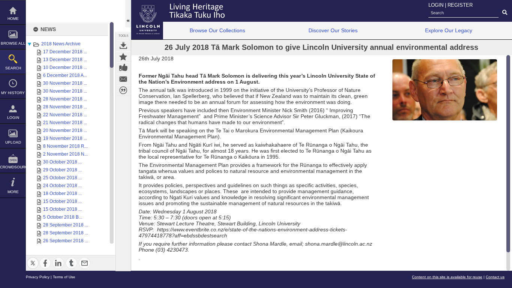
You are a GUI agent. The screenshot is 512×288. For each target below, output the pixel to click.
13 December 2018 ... (65, 59)
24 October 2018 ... (62, 185)
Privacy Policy (37, 277)
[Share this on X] (33, 258)
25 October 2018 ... (62, 177)
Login (13, 118)
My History (13, 93)
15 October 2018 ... (62, 201)
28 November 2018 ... (65, 99)
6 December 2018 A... (65, 75)
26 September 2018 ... (65, 240)
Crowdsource (13, 167)
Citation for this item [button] (123, 90)
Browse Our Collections (217, 30)
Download (123, 45)
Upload (13, 142)
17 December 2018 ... (65, 51)
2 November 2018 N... (65, 154)
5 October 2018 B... (62, 217)
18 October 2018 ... (62, 193)
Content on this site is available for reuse (447, 277)
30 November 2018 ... (65, 83)
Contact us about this (123, 79)
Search (13, 68)
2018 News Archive (61, 43)
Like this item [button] (123, 68)
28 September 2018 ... (65, 225)
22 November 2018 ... (65, 114)
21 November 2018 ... (65, 122)
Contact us (495, 277)
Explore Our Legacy (448, 30)
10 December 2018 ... (65, 67)
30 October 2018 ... (62, 162)
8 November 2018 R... (65, 146)
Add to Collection (123, 56)
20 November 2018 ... (65, 130)
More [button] (13, 192)
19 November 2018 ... (65, 138)
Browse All (13, 43)
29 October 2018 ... (62, 169)
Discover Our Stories (333, 30)
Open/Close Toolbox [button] (128, 13)
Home (13, 18)
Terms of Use (64, 277)
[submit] (505, 13)
